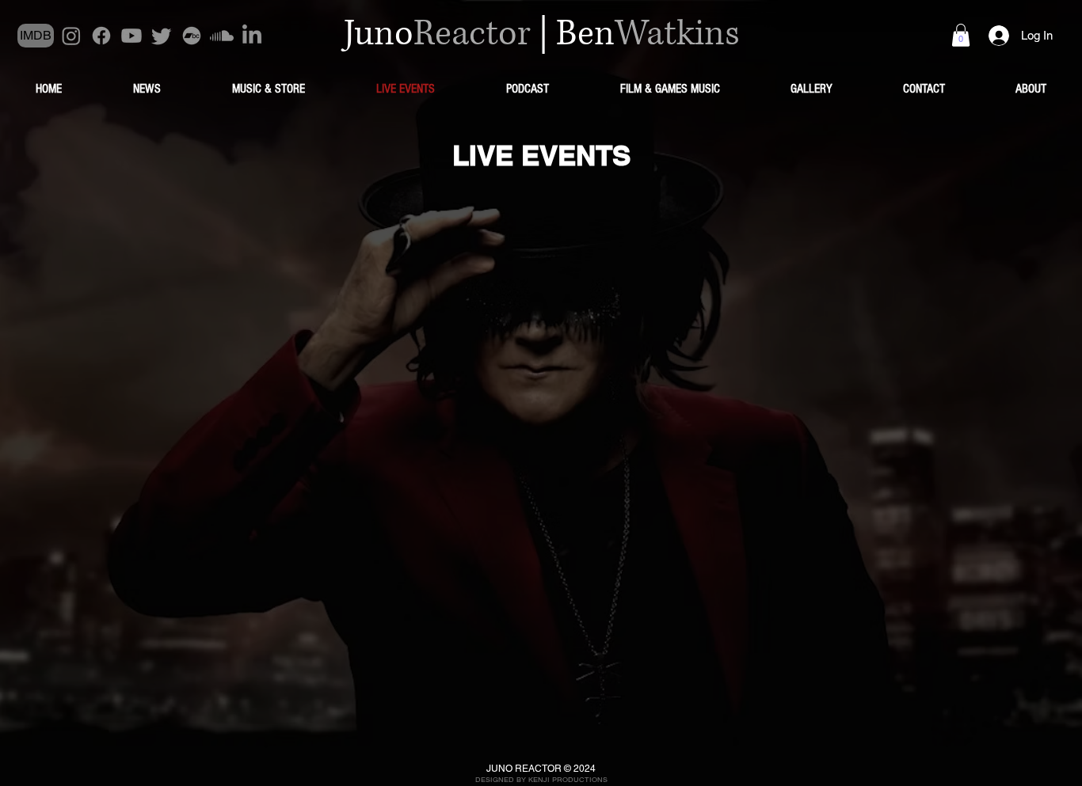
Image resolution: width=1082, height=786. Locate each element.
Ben (585, 34)
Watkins (677, 34)
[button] (960, 35)
